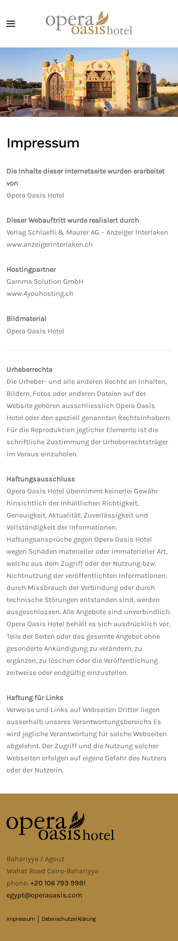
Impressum (20, 919)
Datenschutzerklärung (68, 919)
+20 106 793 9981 (58, 883)
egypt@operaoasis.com (44, 895)
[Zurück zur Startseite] (89, 23)
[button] (10, 23)
